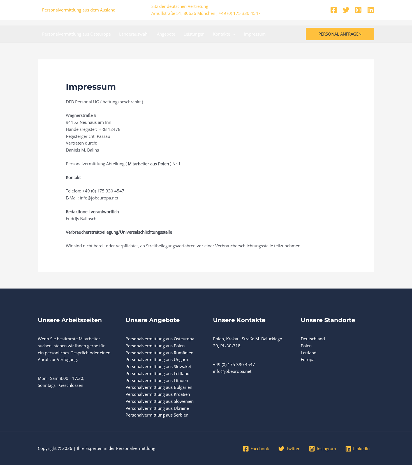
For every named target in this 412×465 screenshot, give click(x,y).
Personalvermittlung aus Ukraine (157, 408)
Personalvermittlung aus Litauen (157, 380)
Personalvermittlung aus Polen (155, 345)
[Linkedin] (370, 9)
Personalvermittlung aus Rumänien (159, 352)
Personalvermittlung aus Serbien (157, 415)
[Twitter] (345, 9)
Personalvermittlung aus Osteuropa (76, 34)
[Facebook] (333, 9)
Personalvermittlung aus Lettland (157, 373)
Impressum (255, 34)
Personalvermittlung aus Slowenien (160, 401)
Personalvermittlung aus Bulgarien (159, 387)
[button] (232, 33)
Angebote (166, 34)
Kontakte (221, 34)
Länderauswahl (134, 34)
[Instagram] (358, 9)
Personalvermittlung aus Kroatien (158, 394)
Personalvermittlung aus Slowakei (158, 366)
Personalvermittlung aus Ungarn (157, 359)
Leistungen (194, 34)
